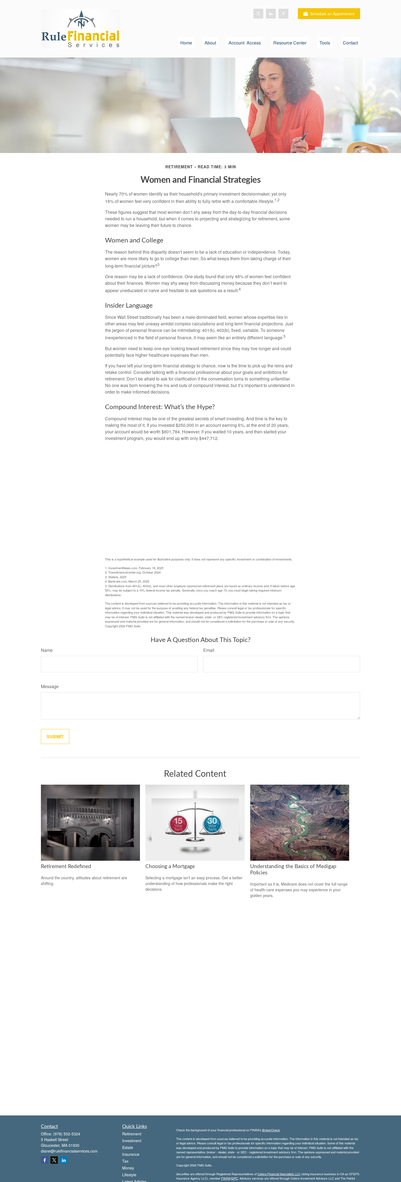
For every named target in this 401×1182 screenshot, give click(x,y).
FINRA (225, 1178)
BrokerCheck (271, 1130)
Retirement (131, 1133)
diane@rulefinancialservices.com (69, 1151)
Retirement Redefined (66, 866)
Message (50, 686)
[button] (186, 42)
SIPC (234, 1178)
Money (128, 1168)
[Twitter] (258, 14)
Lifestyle (129, 1174)
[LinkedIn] (271, 14)
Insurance (130, 1154)
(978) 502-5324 (66, 1133)
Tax (125, 1161)
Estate (127, 1147)
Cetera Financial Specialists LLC (279, 1174)
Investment (131, 1140)
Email (208, 650)
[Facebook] (283, 14)
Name (47, 650)
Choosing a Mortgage (170, 866)
